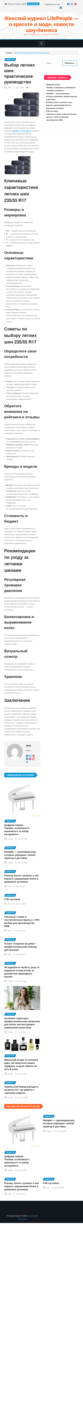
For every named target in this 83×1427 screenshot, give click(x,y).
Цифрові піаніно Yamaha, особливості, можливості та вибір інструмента (17, 829)
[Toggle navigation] (42, 43)
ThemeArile (22, 1219)
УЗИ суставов (12, 899)
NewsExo (31, 1216)
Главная (9, 53)
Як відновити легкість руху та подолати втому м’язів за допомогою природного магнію (21, 971)
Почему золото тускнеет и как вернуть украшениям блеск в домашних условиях (21, 878)
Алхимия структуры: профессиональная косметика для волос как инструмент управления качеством (22, 1022)
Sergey (10, 839)
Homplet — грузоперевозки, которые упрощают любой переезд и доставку (20, 855)
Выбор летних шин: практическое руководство (32, 53)
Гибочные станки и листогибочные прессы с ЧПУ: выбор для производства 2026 (22, 921)
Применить (70, 63)
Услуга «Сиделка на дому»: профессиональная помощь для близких (20, 946)
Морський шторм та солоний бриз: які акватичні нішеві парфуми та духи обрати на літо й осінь (21, 1064)
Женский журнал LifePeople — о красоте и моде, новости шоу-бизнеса (41, 23)
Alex (9, 87)
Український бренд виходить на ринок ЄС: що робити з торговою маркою (21, 1089)
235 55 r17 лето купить (22, 131)
